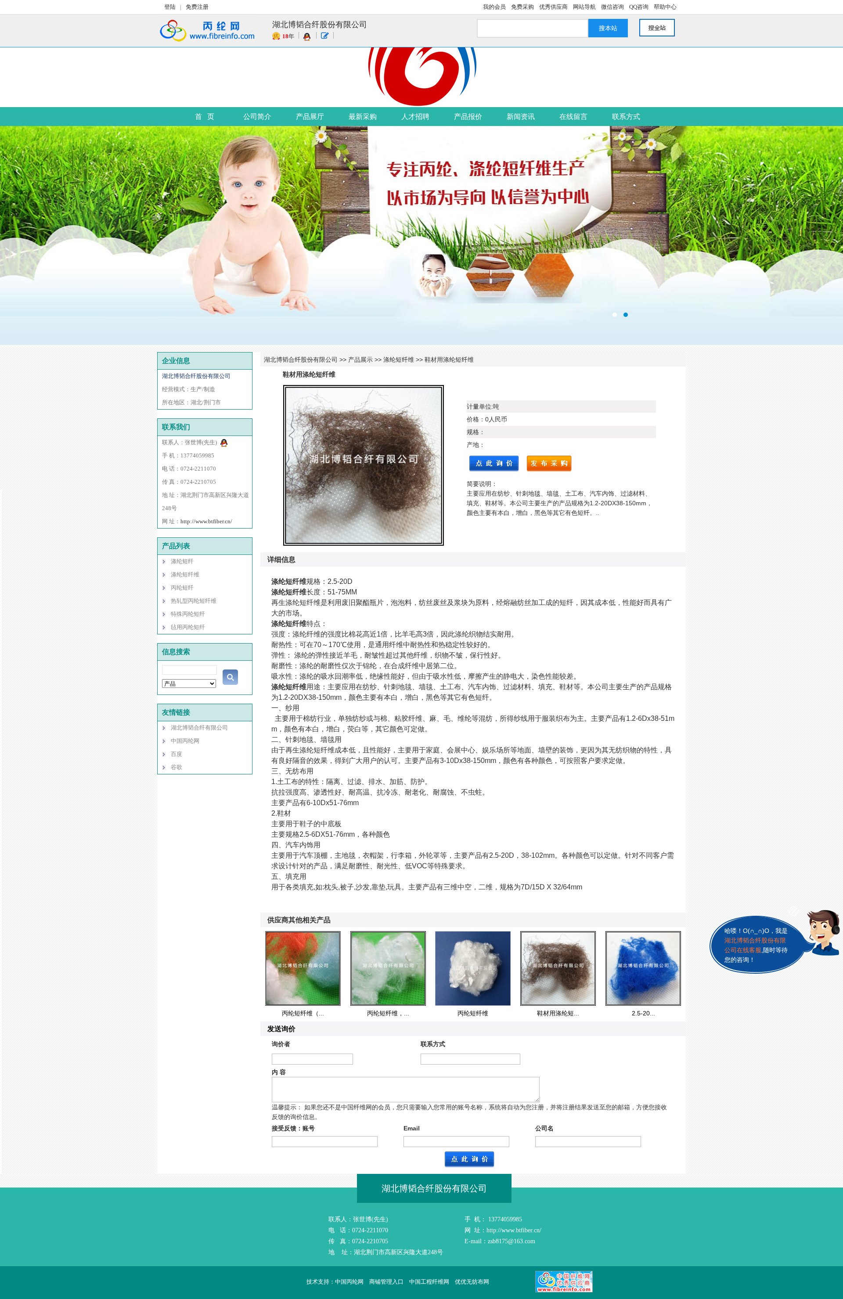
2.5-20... (643, 1013)
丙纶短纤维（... (303, 1013)
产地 (473, 444)
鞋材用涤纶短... (558, 1013)
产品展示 (360, 359)
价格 (473, 419)
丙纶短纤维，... (388, 1013)
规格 (473, 431)
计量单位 (479, 406)
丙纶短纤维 (473, 1013)
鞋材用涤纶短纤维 (449, 359)
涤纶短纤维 (398, 359)
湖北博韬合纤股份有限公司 (301, 359)
